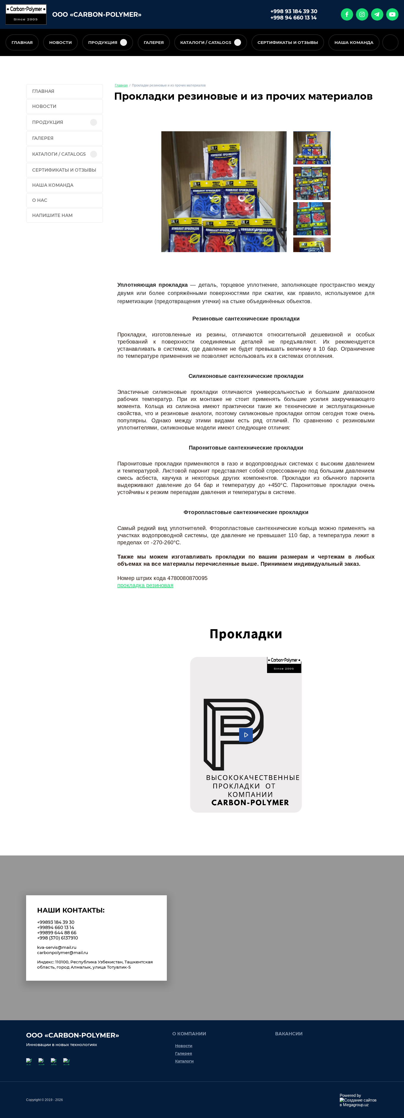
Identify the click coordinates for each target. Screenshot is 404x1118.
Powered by (350, 1095)
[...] (391, 43)
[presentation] (167, 192)
